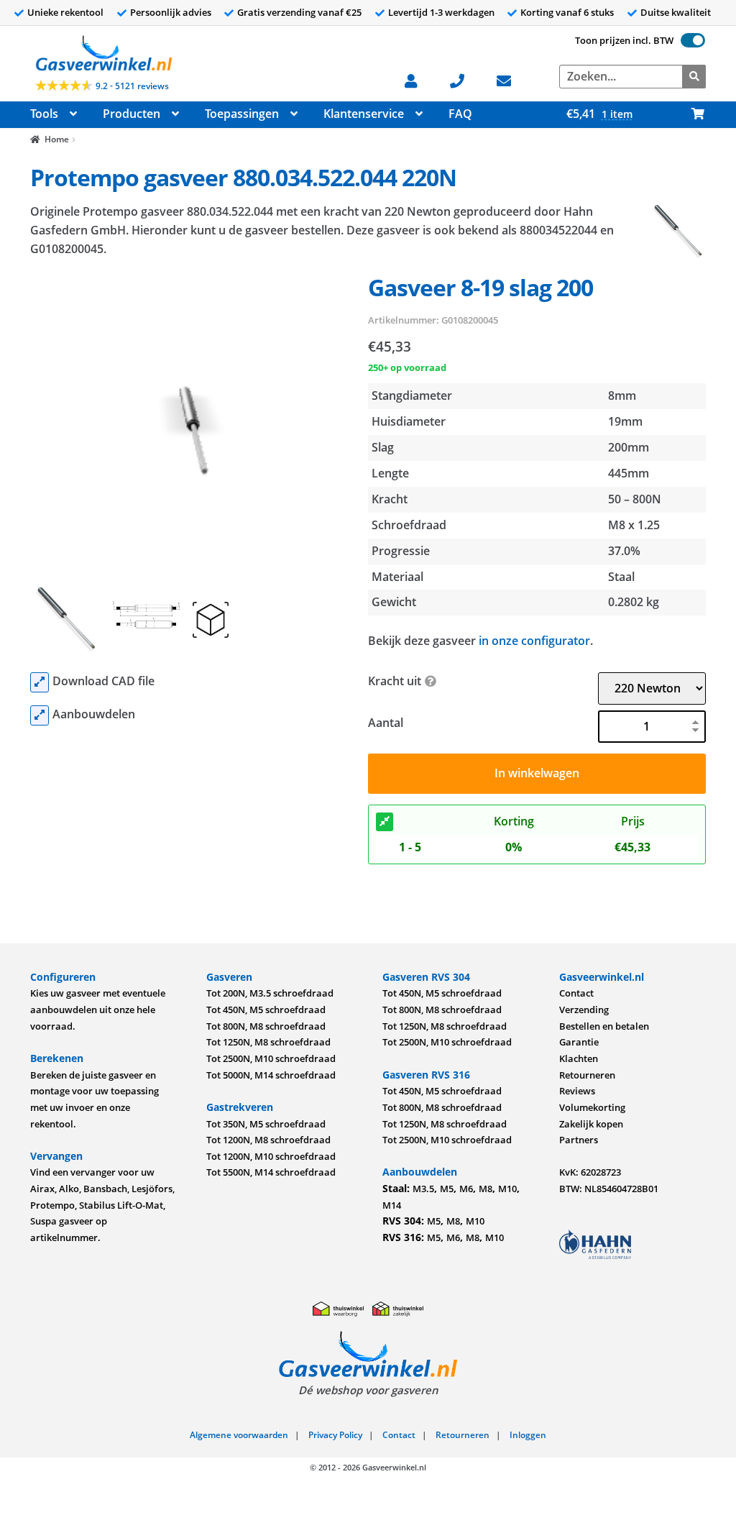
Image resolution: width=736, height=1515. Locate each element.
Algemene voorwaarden (239, 1435)
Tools (44, 114)
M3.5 (423, 1188)
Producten (131, 114)
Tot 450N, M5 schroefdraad (266, 1009)
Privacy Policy (335, 1435)
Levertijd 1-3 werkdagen (441, 12)
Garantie (579, 1041)
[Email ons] (511, 79)
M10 (507, 1188)
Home (57, 139)
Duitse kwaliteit (675, 12)
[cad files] (39, 682)
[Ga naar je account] (418, 79)
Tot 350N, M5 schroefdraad (266, 1123)
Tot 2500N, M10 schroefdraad (271, 1058)
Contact (576, 993)
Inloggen (528, 1435)
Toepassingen (242, 114)
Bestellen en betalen (604, 1026)
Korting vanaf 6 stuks (567, 12)
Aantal (385, 723)
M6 (466, 1188)
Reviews (577, 1090)
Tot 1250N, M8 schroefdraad (268, 1041)
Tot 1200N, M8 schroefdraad (268, 1139)
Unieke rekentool (65, 12)
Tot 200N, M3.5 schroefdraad (270, 993)
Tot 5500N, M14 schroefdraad (271, 1172)
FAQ (460, 114)
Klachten (578, 1058)
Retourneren (587, 1074)
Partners (578, 1139)
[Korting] (384, 822)
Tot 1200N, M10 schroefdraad (271, 1156)
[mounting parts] (39, 715)
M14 (391, 1205)
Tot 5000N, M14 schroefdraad (271, 1074)
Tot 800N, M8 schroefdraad (266, 1026)
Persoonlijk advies (170, 12)
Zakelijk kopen (591, 1123)
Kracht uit (394, 681)
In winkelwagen (536, 773)
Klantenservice (363, 114)
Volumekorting (592, 1107)
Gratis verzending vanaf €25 (299, 12)
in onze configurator (534, 641)
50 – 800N (634, 499)
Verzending (584, 1009)
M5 (447, 1188)
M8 (485, 1188)
